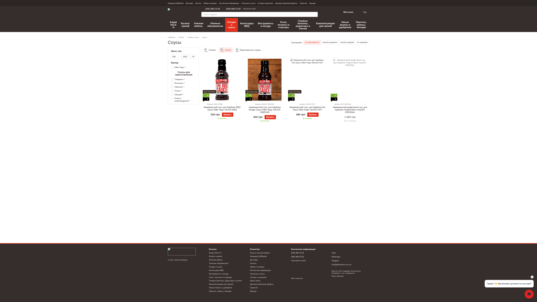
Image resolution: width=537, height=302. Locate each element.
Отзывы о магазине (265, 3)
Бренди (312, 3)
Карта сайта (255, 281)
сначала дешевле (329, 42)
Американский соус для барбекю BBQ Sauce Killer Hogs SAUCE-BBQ (222, 108)
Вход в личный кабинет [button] (260, 253)
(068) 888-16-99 (233, 9)
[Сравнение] (325, 12)
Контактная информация (229, 3)
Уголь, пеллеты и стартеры (283, 25)
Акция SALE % (173, 25)
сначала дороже (347, 42)
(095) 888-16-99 (212, 9)
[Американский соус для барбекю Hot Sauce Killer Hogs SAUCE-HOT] (307, 80)
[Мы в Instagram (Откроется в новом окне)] (273, 9)
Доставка (189, 3)
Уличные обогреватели (215, 24)
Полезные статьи (248, 3)
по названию (362, 42)
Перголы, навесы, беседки (361, 25)
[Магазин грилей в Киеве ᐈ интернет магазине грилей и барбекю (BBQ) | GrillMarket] (182, 252)
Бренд (174, 63)
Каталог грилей (185, 24)
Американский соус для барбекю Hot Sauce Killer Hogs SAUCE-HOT (307, 108)
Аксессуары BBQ (247, 24)
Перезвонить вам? (249, 9)
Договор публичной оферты (286, 3)
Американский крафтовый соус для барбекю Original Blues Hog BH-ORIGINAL (350, 109)
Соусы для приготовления (183, 73)
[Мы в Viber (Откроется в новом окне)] (266, 9)
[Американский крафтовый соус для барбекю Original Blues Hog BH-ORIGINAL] (350, 80)
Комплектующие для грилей (325, 24)
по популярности (312, 42)
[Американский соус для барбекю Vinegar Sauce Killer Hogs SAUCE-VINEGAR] (264, 80)
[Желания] (333, 12)
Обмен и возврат (210, 3)
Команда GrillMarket (175, 3)
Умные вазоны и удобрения (345, 25)
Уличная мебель (198, 24)
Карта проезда (337, 276)
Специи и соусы (231, 25)
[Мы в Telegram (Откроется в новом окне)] (260, 9)
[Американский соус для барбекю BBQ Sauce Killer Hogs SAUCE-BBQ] (222, 80)
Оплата (198, 3)
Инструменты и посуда (265, 24)
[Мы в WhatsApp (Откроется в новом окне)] (263, 9)
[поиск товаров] (315, 14)
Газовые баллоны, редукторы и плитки (303, 25)
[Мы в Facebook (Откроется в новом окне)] (270, 9)
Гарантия (303, 3)
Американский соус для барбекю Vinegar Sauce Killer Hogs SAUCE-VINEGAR (265, 109)
